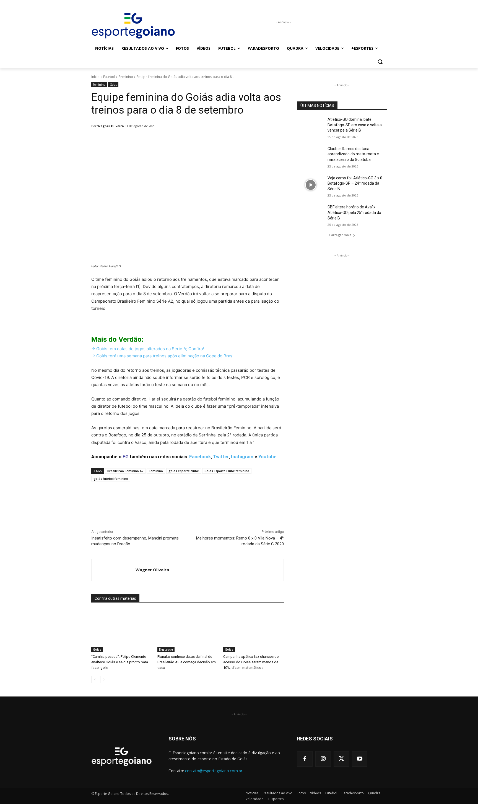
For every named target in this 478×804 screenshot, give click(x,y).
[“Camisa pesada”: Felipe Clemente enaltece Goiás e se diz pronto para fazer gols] (121, 631)
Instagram (242, 456)
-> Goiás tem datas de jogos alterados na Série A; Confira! (147, 348)
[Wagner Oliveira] (113, 570)
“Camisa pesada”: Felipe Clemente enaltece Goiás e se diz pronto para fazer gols (119, 662)
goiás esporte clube (183, 471)
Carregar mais (340, 235)
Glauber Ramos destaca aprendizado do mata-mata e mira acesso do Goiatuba (353, 154)
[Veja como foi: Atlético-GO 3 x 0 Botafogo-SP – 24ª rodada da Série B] (310, 185)
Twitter (221, 456)
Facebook (200, 456)
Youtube (267, 456)
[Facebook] (305, 759)
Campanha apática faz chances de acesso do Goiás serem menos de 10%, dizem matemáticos (251, 662)
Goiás (113, 85)
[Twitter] (341, 759)
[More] (234, 140)
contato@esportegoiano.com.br (213, 770)
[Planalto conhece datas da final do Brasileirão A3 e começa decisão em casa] (187, 631)
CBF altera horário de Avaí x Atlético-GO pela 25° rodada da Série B (354, 212)
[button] (380, 61)
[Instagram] (323, 759)
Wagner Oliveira (110, 126)
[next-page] (103, 679)
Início (95, 76)
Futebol (109, 76)
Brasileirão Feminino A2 (125, 471)
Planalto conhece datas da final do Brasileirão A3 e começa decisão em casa (186, 662)
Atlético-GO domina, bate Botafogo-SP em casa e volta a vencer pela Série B (355, 124)
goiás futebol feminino (110, 478)
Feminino (126, 76)
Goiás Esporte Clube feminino (226, 471)
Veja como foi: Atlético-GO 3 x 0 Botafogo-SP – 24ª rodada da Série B (355, 183)
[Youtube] (359, 759)
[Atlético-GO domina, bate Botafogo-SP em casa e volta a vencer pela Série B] (310, 126)
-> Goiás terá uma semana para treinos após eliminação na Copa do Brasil (163, 355)
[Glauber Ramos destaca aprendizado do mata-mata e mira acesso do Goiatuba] (310, 155)
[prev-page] (94, 679)
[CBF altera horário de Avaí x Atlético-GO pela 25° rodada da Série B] (310, 214)
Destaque (166, 649)
